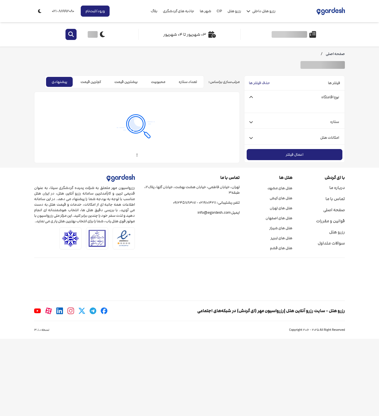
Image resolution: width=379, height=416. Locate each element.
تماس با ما (335, 199)
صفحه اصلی (334, 210)
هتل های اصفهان (279, 218)
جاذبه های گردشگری (178, 11)
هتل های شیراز (280, 228)
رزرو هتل (234, 11)
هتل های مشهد (279, 188)
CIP (219, 11)
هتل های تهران (281, 208)
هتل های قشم (281, 248)
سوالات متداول (331, 243)
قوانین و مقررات (330, 221)
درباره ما (337, 188)
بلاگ (154, 11)
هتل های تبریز (281, 238)
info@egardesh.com (214, 212)
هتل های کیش (281, 198)
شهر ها (205, 11)
